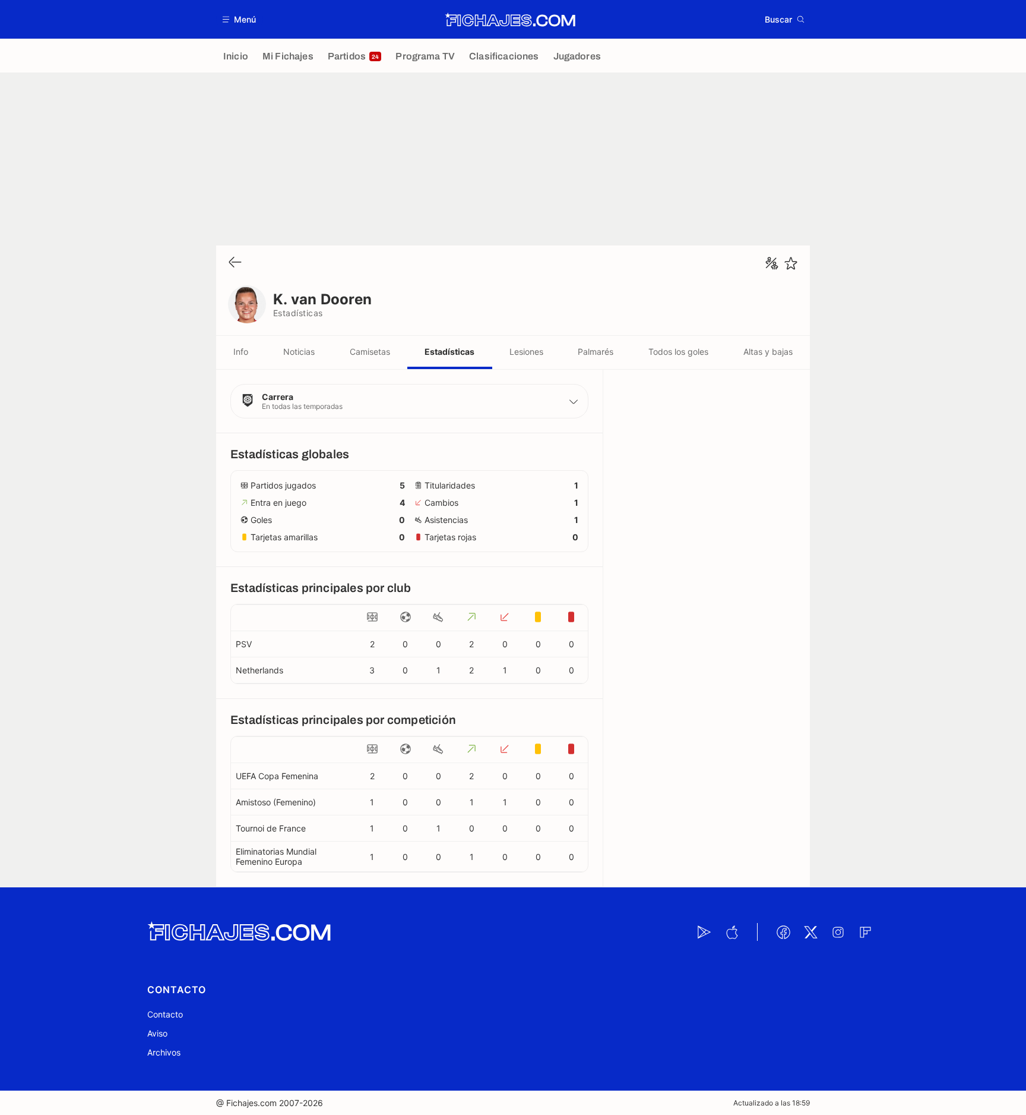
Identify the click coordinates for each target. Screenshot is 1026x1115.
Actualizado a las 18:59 (771, 1102)
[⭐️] (791, 263)
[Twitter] (810, 932)
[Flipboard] (865, 932)
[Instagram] (838, 932)
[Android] (704, 932)
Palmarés (595, 352)
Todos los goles (678, 352)
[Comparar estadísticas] (772, 263)
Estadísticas (449, 352)
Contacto (165, 1014)
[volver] (235, 263)
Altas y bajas (768, 352)
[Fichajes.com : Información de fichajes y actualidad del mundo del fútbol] (510, 19)
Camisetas (370, 352)
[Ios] (731, 932)
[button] (239, 19)
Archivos (163, 1052)
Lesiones (526, 352)
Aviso (157, 1033)
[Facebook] (783, 932)
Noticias (299, 352)
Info (240, 352)
